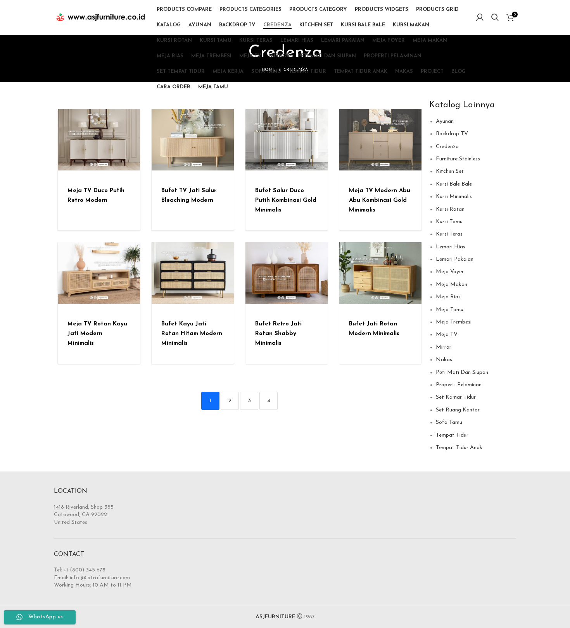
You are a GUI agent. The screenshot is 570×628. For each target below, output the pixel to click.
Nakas (444, 360)
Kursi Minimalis (454, 197)
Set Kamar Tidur (456, 397)
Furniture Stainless (458, 159)
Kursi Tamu (449, 222)
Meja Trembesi (454, 322)
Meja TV (447, 334)
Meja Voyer (450, 272)
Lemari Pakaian (454, 259)
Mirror (443, 347)
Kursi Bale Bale (454, 184)
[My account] (479, 17)
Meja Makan (451, 284)
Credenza (447, 147)
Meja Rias (448, 297)
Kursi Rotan (450, 209)
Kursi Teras (449, 234)
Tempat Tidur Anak (459, 448)
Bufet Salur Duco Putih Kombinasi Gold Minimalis (285, 200)
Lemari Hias (450, 247)
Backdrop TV (452, 134)
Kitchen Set (450, 171)
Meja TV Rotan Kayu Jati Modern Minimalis (97, 333)
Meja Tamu (449, 310)
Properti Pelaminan (459, 385)
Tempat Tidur (452, 435)
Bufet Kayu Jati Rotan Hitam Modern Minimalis (191, 333)
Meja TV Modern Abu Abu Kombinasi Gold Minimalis (379, 200)
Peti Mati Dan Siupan (462, 372)
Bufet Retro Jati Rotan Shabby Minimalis (278, 333)
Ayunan (445, 121)
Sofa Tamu (449, 422)
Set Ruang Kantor (458, 410)
